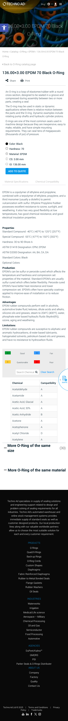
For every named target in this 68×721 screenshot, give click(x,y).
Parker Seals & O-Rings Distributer (34, 663)
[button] (63, 380)
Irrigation (34, 608)
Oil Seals (34, 591)
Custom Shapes (34, 565)
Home (5, 51)
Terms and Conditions (38, 707)
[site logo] (14, 4)
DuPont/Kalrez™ (34, 650)
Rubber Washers (34, 587)
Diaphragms (34, 569)
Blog (43, 4)
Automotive (34, 638)
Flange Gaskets (34, 582)
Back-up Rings (34, 556)
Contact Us (34, 685)
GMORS (34, 655)
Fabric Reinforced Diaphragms (34, 574)
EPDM (32, 51)
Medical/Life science (34, 612)
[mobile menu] (60, 3)
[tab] (17, 182)
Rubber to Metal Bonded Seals (34, 578)
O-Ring (23, 51)
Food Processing (34, 634)
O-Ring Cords (34, 560)
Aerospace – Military (34, 616)
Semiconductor (34, 629)
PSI (34, 659)
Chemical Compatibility (47, 181)
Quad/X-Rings (34, 552)
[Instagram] (39, 714)
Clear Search (47, 371)
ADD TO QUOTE (17, 171)
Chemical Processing (34, 621)
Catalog (14, 51)
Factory (34, 676)
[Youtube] (23, 714)
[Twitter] (35, 714)
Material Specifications (16, 181)
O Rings (34, 547)
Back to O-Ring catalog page (20, 64)
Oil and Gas (34, 625)
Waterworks (34, 603)
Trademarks (36, 710)
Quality (34, 681)
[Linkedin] (27, 714)
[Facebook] (31, 714)
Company (34, 672)
